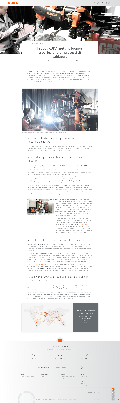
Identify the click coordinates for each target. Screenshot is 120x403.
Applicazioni (40, 3)
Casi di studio (43, 378)
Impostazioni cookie (72, 399)
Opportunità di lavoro (84, 376)
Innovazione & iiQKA (57, 3)
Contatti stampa (23, 379)
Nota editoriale (52, 399)
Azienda (67, 3)
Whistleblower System (85, 385)
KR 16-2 (78, 166)
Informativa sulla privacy (62, 399)
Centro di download (64, 379)
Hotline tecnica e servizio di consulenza (27, 376)
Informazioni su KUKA (84, 378)
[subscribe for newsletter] (82, 367)
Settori (33, 3)
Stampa (82, 381)
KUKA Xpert (63, 378)
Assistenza (48, 3)
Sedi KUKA (82, 379)
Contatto (22, 378)
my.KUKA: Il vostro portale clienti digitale (68, 376)
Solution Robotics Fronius (38, 44)
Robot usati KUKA (44, 379)
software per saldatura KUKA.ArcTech (38, 264)
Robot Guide (43, 376)
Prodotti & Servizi (25, 3)
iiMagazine (82, 383)
